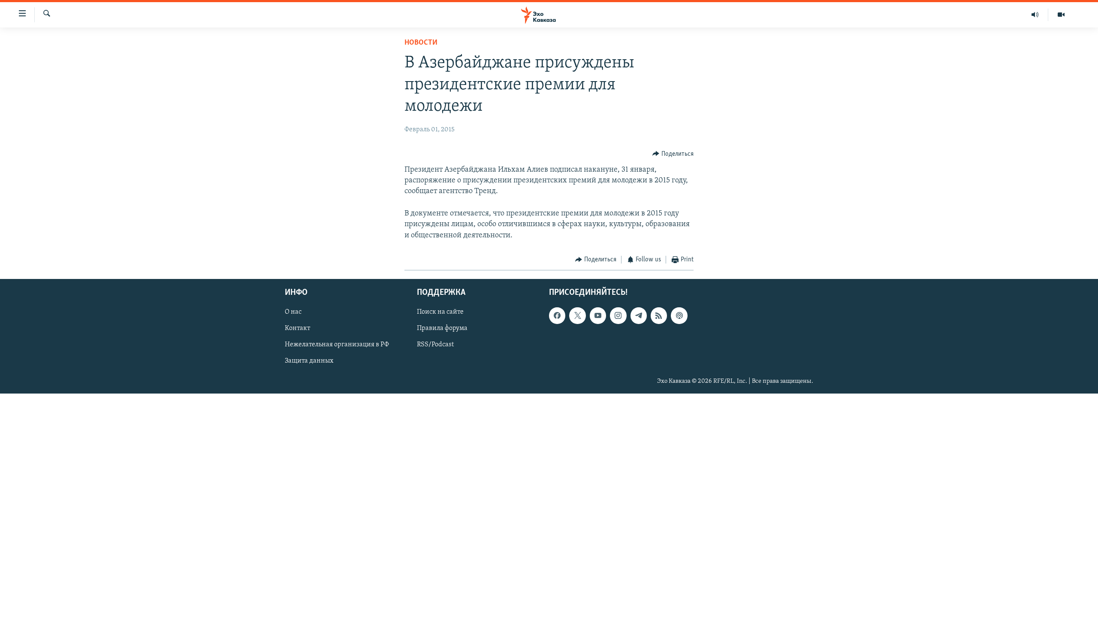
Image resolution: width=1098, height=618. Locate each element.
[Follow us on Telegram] (638, 316)
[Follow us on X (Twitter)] (577, 316)
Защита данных (309, 361)
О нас (293, 312)
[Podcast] (679, 316)
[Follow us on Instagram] (618, 316)
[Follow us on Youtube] (598, 316)
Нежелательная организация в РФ (337, 345)
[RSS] (659, 316)
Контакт (297, 328)
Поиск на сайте (440, 312)
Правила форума (442, 328)
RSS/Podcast (435, 345)
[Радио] (1035, 15)
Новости (420, 43)
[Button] (673, 154)
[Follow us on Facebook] (557, 316)
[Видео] (1061, 15)
